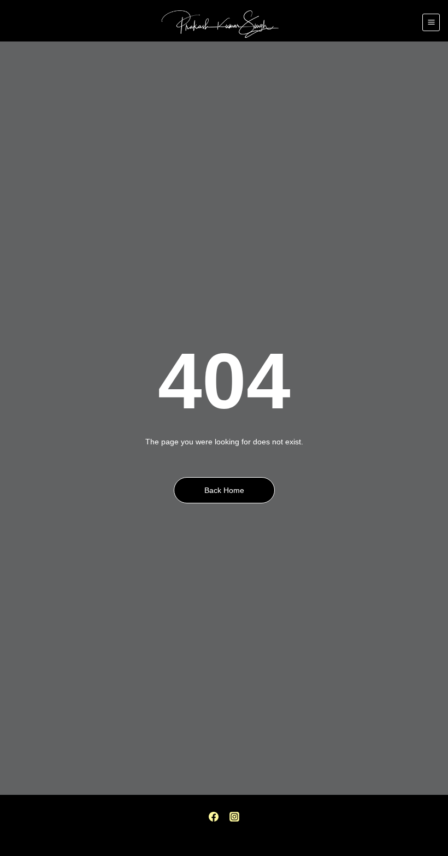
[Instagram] (234, 817)
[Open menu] (431, 22)
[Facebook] (213, 817)
